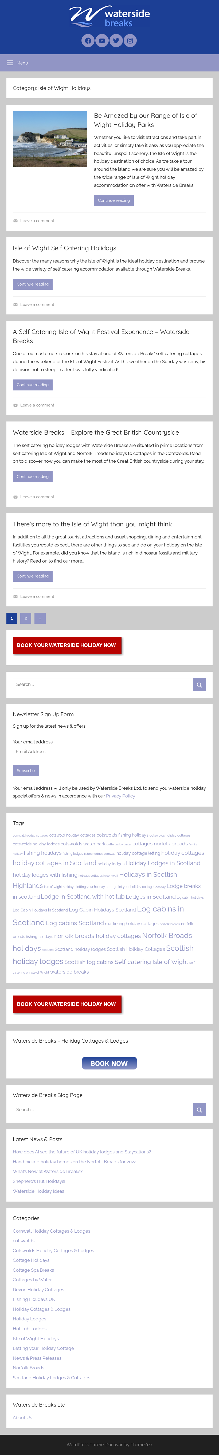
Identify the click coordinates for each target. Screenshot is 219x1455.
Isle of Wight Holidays (36, 1338)
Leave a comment (37, 220)
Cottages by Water (32, 1279)
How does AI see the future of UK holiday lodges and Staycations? (82, 1151)
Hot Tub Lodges (29, 1328)
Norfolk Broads (28, 1367)
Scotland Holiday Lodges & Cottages (51, 1377)
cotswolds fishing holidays (122, 835)
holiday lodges (110, 863)
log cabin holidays (190, 897)
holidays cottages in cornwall (98, 875)
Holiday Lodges (29, 1318)
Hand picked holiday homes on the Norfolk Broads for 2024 (74, 1161)
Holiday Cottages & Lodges (42, 1309)
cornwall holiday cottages (30, 835)
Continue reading (114, 200)
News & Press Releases (37, 1358)
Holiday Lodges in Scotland (163, 863)
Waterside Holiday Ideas (38, 1191)
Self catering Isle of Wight (151, 961)
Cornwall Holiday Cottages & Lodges (51, 1231)
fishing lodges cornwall (99, 853)
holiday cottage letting (138, 853)
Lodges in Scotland (151, 897)
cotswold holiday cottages (72, 835)
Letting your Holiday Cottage (43, 1348)
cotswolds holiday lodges (36, 844)
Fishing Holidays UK (34, 1299)
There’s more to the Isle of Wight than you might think (92, 524)
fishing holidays (43, 853)
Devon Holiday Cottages (38, 1289)
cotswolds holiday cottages (170, 835)
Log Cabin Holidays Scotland (102, 910)
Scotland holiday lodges (80, 949)
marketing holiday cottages (132, 923)
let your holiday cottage (136, 887)
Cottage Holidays (31, 1260)
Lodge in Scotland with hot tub (83, 896)
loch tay (160, 886)
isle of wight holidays (59, 887)
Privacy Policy (120, 796)
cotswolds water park (83, 843)
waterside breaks (69, 972)
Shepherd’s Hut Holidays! (39, 1181)
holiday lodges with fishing (45, 875)
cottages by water (119, 844)
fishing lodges (73, 854)
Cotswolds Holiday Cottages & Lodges (53, 1250)
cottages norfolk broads (160, 843)
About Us (22, 1417)
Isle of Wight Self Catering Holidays (64, 248)
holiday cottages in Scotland (54, 863)
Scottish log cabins (89, 962)
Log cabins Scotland (75, 922)
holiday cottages (182, 853)
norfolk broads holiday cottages (97, 935)
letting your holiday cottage (96, 887)
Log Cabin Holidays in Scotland (40, 910)
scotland (48, 949)
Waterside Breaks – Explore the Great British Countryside (96, 432)
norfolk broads (170, 924)
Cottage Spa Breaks (33, 1270)
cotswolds (23, 1240)
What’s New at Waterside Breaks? (48, 1171)
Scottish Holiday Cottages (136, 949)
